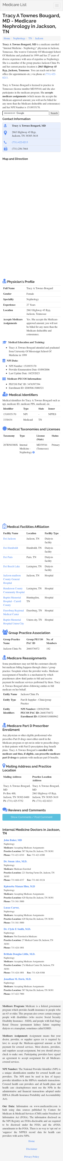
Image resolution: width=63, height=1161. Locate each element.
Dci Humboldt (10, 547)
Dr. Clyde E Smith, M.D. (17, 929)
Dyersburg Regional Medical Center (13, 612)
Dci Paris (8, 557)
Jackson (39, 38)
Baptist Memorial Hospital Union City (13, 621)
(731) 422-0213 (20, 142)
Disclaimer (31, 1148)
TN (30, 38)
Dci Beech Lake (11, 566)
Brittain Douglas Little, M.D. (19, 954)
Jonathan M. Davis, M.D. (17, 979)
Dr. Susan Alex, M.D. (15, 861)
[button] (33, 452)
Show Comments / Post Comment (31, 817)
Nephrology (19, 38)
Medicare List (14, 4)
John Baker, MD (13, 840)
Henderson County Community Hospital (14, 590)
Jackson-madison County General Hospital (12, 579)
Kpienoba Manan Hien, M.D (19, 886)
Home (7, 38)
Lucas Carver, (11, 907)
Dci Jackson (9, 538)
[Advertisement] (31, 241)
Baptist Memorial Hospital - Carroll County (12, 601)
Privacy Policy (31, 1156)
